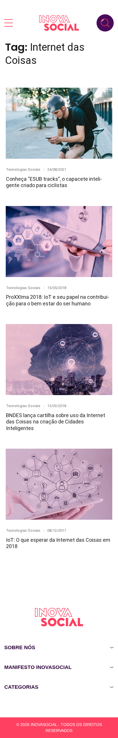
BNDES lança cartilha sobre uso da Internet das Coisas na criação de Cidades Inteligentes (55, 421)
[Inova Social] (59, 23)
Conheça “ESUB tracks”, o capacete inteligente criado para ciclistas (54, 182)
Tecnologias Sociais (23, 169)
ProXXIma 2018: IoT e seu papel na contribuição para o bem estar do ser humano (57, 300)
